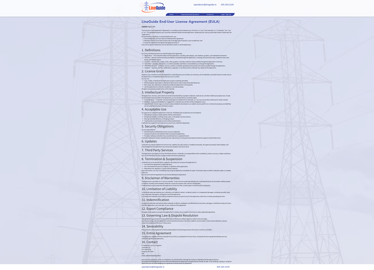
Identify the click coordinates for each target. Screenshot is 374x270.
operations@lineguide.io (153, 255)
